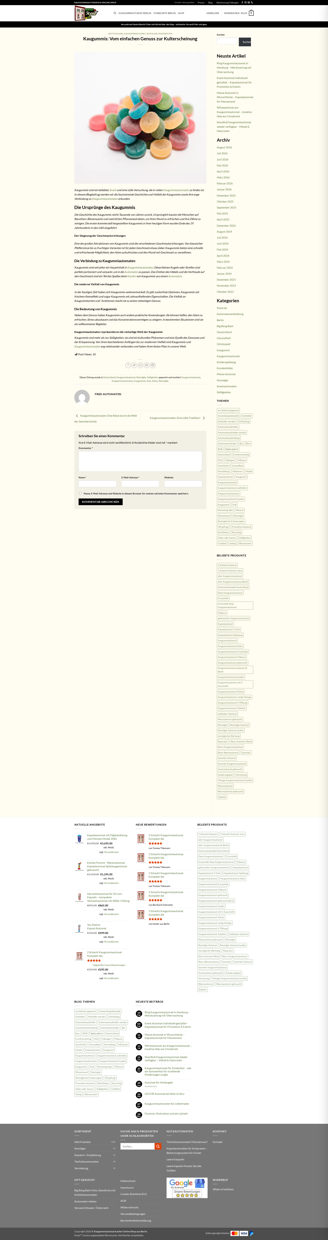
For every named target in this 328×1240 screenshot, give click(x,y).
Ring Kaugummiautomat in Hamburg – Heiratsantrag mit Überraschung (234, 67)
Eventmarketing (241, 454)
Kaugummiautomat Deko (230, 646)
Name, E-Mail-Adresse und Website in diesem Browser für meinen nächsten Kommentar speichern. (136, 493)
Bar (241, 443)
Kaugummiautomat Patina (231, 691)
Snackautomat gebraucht (230, 769)
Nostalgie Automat (239, 725)
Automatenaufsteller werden (232, 432)
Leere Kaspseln (175, 1159)
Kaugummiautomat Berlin (135, 13)
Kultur (155, 381)
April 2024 (223, 255)
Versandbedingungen (133, 1213)
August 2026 (224, 147)
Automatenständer (227, 443)
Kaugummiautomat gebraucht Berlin (232, 670)
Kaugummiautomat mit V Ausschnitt (230, 684)
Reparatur (223, 741)
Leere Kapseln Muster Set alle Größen (184, 1168)
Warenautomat (225, 786)
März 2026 (223, 177)
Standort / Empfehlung (87, 1155)
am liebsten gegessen (228, 410)
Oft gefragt (223, 526)
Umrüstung (241, 774)
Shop (181, 13)
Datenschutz (127, 1180)
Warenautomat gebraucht (230, 791)
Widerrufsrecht (129, 1207)
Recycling (236, 532)
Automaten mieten (85, 1201)
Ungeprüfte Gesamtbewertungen (109, 965)
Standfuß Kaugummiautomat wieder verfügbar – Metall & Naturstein (234, 126)
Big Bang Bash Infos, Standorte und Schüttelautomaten (94, 1192)
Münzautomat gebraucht (230, 719)
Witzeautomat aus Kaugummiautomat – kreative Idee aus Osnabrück (234, 112)
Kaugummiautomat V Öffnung (232, 702)
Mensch (240, 510)
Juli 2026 (222, 153)
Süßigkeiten (165, 33)
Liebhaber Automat (227, 713)
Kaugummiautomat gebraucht (232, 662)
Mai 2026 (222, 165)
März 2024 (223, 261)
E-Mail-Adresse (130, 477)
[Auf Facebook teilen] (128, 365)
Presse (201, 2)
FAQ (220, 460)
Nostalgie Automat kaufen (231, 730)
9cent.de (222, 307)
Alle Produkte (82, 1141)
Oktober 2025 (225, 201)
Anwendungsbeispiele (228, 415)
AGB (123, 1200)
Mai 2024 (222, 249)
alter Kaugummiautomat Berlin (233, 581)
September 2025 (226, 207)
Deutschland (115, 33)
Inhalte (248, 471)
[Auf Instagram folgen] (245, 2)
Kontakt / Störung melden (184, 2)
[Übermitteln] (158, 1146)
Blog (210, 2)
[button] (212, 13)
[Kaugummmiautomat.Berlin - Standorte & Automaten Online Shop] (91, 13)
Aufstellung (243, 421)
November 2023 (226, 285)
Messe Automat (226, 374)
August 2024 (224, 231)
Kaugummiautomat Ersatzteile (233, 651)
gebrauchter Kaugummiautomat (233, 618)
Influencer (237, 471)
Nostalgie (152, 33)
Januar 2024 (224, 273)
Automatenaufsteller (228, 427)
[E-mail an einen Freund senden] (140, 365)
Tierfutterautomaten (86, 1161)
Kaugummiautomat (134, 33)
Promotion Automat (241, 526)
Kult (149, 381)
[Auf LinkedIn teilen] (153, 365)
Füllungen (230, 460)
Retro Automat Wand (241, 741)
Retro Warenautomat (228, 752)
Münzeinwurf (224, 515)
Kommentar (86, 448)
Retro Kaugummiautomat (230, 747)
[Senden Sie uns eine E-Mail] (249, 2)
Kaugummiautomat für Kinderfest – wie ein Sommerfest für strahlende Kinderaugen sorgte (168, 1071)
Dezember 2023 (226, 279)
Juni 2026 (222, 159)
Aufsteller (247, 415)
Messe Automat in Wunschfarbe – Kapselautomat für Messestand (235, 97)
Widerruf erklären (223, 1189)
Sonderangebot (225, 774)
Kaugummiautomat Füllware (232, 657)
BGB (220, 449)
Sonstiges (80, 1148)
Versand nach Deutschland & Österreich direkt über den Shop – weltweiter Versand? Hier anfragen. (164, 24)
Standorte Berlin (165, 13)
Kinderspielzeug (226, 362)
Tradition (222, 543)
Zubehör (222, 797)
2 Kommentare (155, 1086)
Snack (113, 190)
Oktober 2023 (225, 291)
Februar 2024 (225, 267)
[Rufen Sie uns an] (252, 2)
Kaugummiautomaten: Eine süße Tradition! (175, 417)
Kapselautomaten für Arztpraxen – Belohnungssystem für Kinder (187, 1150)
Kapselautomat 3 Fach (229, 629)
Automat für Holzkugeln (159, 1082)
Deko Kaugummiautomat (230, 592)
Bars (248, 443)
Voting (233, 543)
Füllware (242, 460)
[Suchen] (115, 13)
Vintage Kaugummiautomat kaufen (235, 780)
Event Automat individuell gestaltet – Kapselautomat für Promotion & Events (234, 82)
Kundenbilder (225, 368)
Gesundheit (224, 338)
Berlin (220, 320)
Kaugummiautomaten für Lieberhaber (167, 1103)
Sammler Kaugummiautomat (232, 763)
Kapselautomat (225, 476)
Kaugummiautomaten (176, 190)
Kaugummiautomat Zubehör (231, 708)
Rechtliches (223, 532)
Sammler (246, 752)
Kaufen (131, 276)
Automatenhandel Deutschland (233, 587)
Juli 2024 (222, 237)
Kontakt (217, 1141)
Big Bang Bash (225, 326)
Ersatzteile (223, 598)
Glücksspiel (223, 344)
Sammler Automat (227, 758)
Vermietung (81, 1168)
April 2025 (223, 219)
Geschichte (223, 465)
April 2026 (223, 171)
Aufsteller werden (226, 421)
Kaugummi (223, 350)
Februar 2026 (225, 183)
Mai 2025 (222, 213)
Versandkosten (111, 852)
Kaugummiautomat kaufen (231, 499)
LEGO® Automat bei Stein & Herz (164, 1093)
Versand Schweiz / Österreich (91, 1207)
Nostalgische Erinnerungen (231, 521)
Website (168, 477)
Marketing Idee (225, 510)
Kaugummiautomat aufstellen (232, 488)
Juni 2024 (222, 243)
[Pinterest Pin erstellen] (146, 365)
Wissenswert (245, 543)
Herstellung (223, 471)
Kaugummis (140, 381)
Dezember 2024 (226, 225)
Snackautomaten (227, 386)
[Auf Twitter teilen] (134, 365)
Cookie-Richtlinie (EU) (133, 1194)
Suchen (221, 34)
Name (82, 477)
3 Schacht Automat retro (230, 570)
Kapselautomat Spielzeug (230, 635)
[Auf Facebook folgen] (242, 2)
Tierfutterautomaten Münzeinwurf (187, 1141)
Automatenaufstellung (230, 313)
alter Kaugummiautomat (230, 576)
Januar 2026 (224, 189)
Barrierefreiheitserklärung (135, 1220)
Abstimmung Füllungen (227, 2)
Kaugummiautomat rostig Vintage (234, 697)
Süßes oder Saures (227, 537)
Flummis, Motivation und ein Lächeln (166, 1113)
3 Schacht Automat (227, 565)
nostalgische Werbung (229, 736)
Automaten (131, 271)
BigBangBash (231, 449)
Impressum (127, 1187)
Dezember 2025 (226, 195)
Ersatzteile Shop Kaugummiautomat (227, 605)
